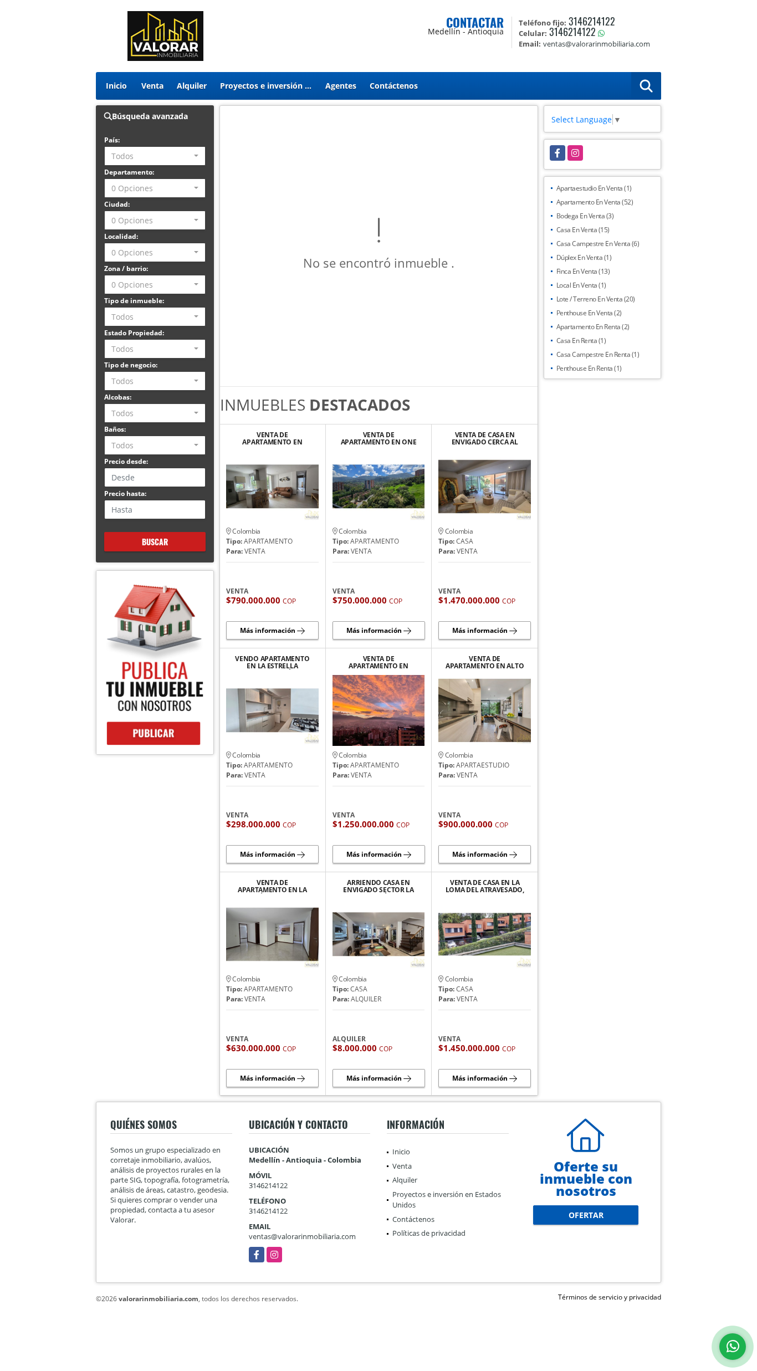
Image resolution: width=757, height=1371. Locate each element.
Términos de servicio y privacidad (609, 1297)
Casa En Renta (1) (581, 340)
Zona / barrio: (126, 268)
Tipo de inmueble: (134, 300)
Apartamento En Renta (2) (593, 326)
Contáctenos (394, 85)
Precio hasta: (125, 493)
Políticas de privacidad (429, 1233)
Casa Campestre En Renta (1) (598, 354)
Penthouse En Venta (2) (589, 313)
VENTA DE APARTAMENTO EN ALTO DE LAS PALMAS (485, 662)
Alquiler (192, 85)
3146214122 (592, 21)
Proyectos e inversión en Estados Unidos (269, 85)
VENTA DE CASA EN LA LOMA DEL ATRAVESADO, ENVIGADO (485, 886)
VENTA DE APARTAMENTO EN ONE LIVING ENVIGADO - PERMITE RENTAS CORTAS (379, 438)
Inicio (116, 85)
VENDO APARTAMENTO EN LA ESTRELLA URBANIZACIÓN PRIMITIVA (272, 662)
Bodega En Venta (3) (585, 216)
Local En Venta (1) (581, 285)
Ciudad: (117, 204)
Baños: (115, 429)
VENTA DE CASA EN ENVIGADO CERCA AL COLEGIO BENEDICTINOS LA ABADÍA (484, 438)
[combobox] (155, 156)
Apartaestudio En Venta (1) (594, 188)
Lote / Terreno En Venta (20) (595, 299)
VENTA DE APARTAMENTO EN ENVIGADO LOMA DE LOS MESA (378, 662)
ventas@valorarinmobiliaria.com (302, 1236)
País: (112, 140)
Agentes (340, 85)
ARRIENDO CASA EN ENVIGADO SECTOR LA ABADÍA (378, 886)
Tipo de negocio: (130, 365)
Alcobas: (117, 397)
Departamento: (129, 172)
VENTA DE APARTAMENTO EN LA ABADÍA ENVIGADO (272, 886)
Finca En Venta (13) (583, 271)
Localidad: (121, 236)
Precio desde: (126, 461)
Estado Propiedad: (134, 332)
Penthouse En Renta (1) (589, 368)
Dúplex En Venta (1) (584, 257)
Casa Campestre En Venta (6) (598, 243)
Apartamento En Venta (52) (594, 202)
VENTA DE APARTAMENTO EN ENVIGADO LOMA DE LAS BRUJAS (272, 438)
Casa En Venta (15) (583, 229)
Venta (152, 85)
